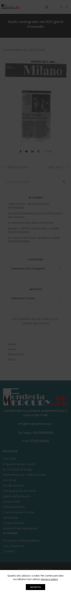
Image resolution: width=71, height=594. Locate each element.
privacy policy (49, 579)
